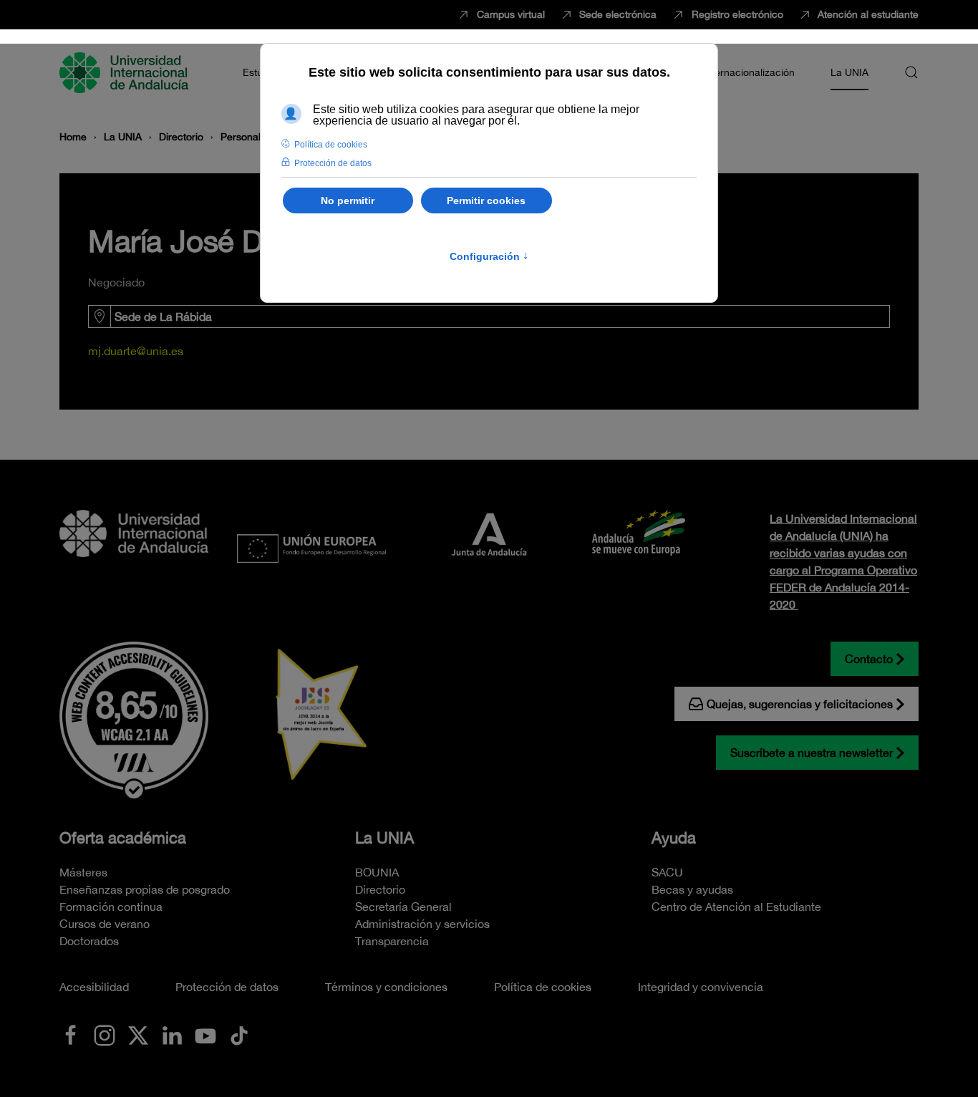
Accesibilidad (94, 986)
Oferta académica (122, 837)
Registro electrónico (737, 14)
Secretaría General (403, 906)
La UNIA (384, 837)
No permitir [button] (347, 200)
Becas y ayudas (692, 889)
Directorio (380, 889)
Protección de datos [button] (333, 163)
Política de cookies (542, 986)
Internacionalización (749, 72)
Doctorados (89, 940)
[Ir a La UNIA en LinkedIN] (171, 1034)
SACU (667, 872)
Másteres (83, 872)
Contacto (869, 658)
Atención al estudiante (868, 14)
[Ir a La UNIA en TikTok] (239, 1034)
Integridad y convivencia (700, 986)
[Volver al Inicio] (126, 72)
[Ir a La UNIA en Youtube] (205, 1034)
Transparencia (392, 940)
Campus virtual (511, 14)
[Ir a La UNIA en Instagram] (104, 1034)
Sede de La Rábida (163, 316)
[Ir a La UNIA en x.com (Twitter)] (138, 1034)
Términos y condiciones (386, 986)
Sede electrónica (618, 14)
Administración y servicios (422, 923)
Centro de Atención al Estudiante (736, 906)
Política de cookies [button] (330, 145)
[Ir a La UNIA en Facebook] (70, 1034)
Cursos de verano (104, 923)
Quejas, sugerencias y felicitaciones (800, 703)
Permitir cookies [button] (486, 200)
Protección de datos (227, 986)
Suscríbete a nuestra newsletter (811, 752)
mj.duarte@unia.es (135, 350)
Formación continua (111, 906)
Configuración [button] (489, 256)
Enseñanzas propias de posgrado (144, 889)
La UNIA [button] (849, 72)
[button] (911, 72)
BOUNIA (377, 872)
